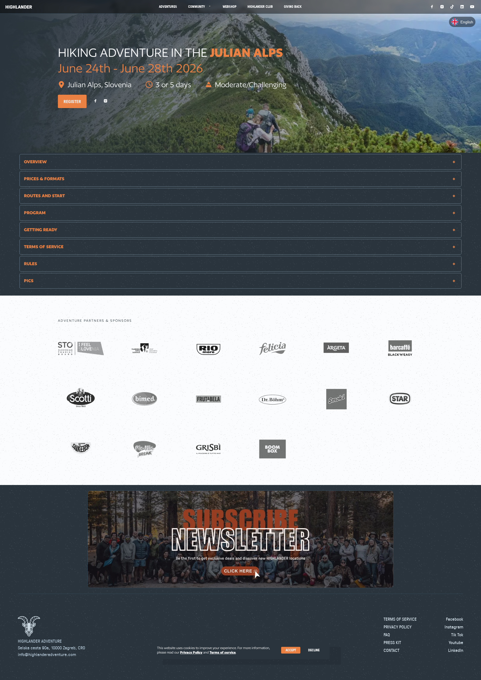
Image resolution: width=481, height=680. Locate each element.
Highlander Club (260, 6)
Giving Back (293, 6)
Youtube (456, 642)
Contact (391, 650)
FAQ (387, 634)
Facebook (454, 619)
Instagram (454, 627)
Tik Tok (457, 634)
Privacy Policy (397, 627)
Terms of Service (400, 619)
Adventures (168, 6)
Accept (291, 650)
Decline (314, 650)
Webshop (229, 6)
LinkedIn (455, 650)
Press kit (392, 642)
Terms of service (223, 652)
